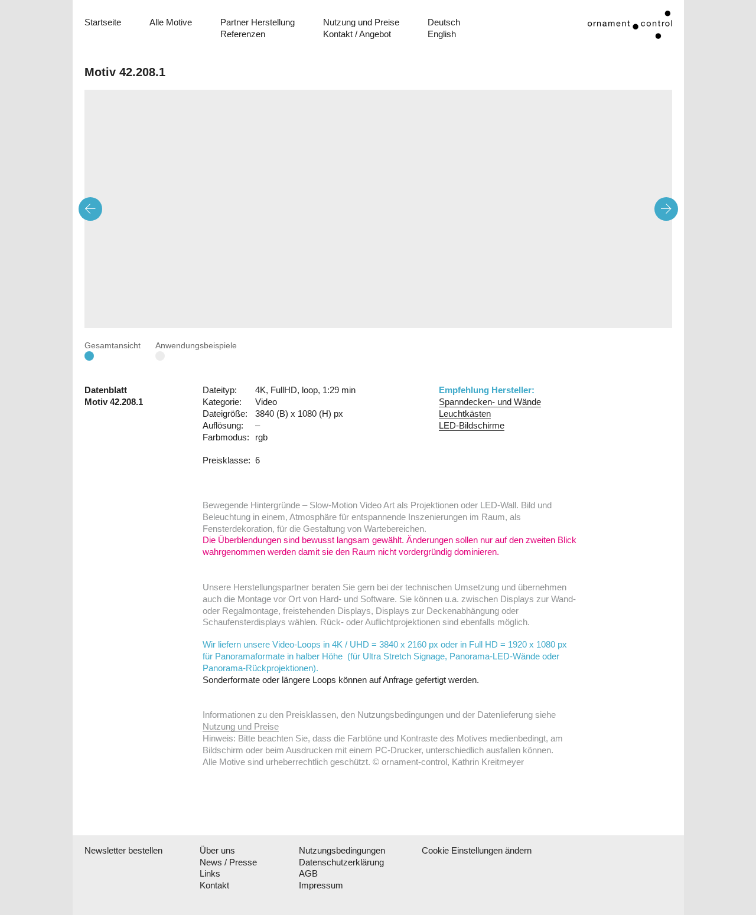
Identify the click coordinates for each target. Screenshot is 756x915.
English (442, 34)
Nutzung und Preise (361, 22)
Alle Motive (170, 22)
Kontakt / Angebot (357, 34)
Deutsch (444, 22)
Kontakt (214, 885)
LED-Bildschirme (471, 425)
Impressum (321, 885)
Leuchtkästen (465, 414)
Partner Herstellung (257, 22)
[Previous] (90, 209)
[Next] (666, 209)
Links (210, 873)
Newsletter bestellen (123, 850)
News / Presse (228, 862)
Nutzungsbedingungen (342, 850)
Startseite (102, 22)
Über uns (217, 850)
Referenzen (242, 34)
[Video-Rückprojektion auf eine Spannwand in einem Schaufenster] (378, 209)
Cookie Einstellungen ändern (469, 850)
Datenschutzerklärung (341, 862)
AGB (308, 873)
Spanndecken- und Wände (490, 402)
